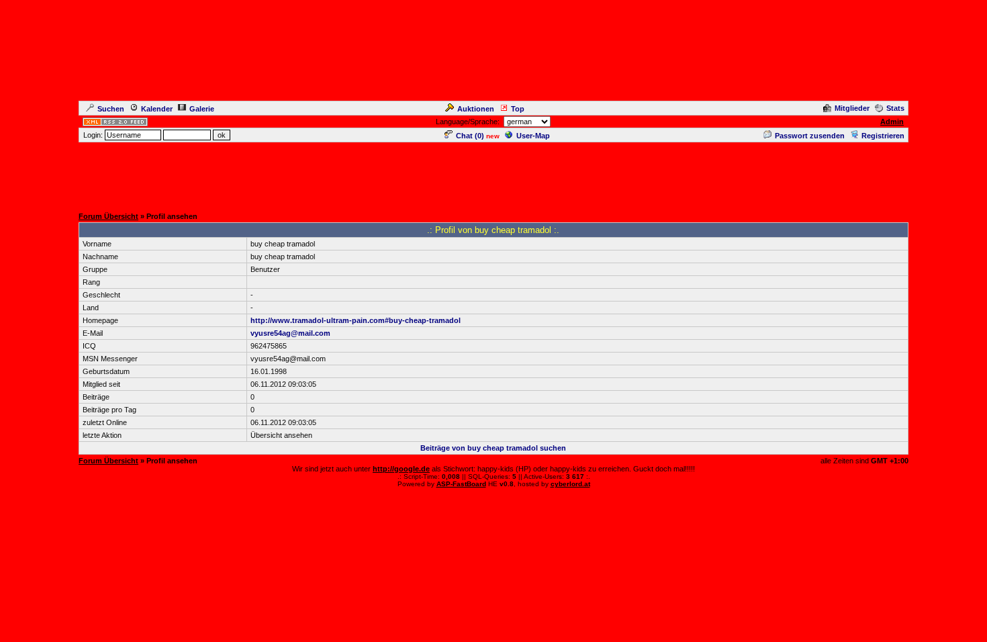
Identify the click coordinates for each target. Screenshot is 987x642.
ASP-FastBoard (461, 484)
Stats (895, 108)
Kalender (157, 109)
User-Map (533, 136)
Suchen (110, 109)
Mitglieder (852, 108)
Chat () (470, 136)
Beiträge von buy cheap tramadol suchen (493, 448)
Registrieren (882, 136)
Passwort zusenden (810, 136)
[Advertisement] (493, 174)
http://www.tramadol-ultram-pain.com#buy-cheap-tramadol (355, 320)
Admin (892, 122)
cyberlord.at (570, 484)
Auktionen (475, 109)
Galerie (201, 109)
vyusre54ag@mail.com (290, 333)
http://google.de (401, 469)
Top (517, 109)
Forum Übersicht (108, 216)
